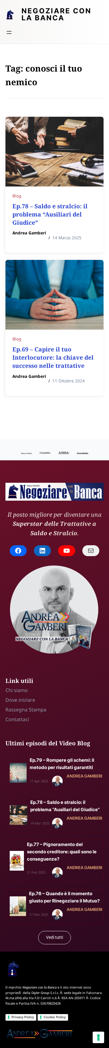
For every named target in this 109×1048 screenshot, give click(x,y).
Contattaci (17, 719)
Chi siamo (16, 690)
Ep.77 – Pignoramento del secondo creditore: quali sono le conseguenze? (62, 851)
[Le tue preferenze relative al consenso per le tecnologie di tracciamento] (98, 1037)
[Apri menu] (9, 32)
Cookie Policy (55, 1017)
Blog (16, 196)
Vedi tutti (54, 937)
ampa (39, 709)
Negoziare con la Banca (56, 14)
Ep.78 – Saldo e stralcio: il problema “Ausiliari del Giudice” (50, 214)
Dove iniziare (20, 700)
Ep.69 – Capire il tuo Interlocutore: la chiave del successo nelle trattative (53, 357)
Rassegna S (18, 709)
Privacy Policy (23, 1017)
